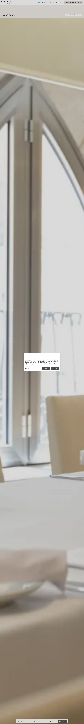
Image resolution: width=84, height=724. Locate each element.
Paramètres (27, 368)
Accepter (55, 368)
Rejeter (46, 368)
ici (29, 363)
